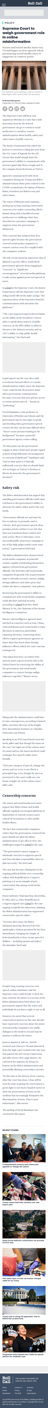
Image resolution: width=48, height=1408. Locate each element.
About (4, 1387)
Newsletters (6, 1393)
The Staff (18, 1393)
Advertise (30, 1387)
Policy (9, 22)
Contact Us (18, 1387)
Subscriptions (31, 1393)
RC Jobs (29, 1390)
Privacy (17, 1390)
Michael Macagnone (12, 100)
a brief (8, 288)
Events (4, 1390)
